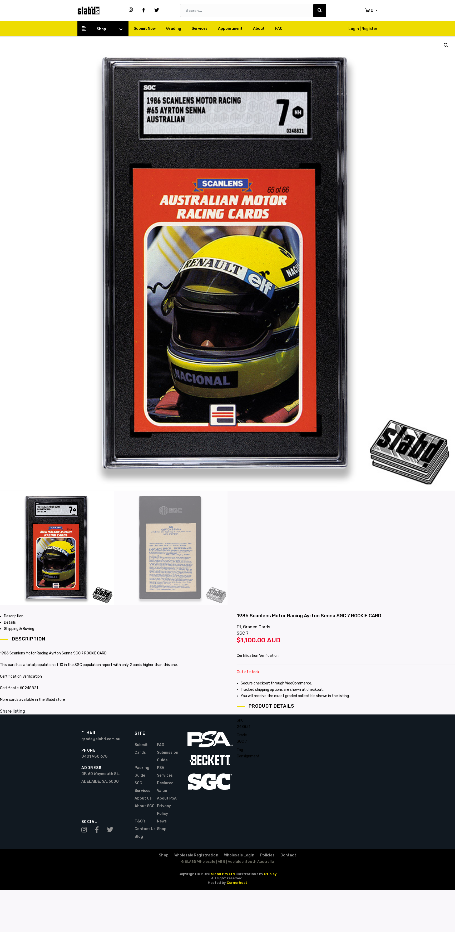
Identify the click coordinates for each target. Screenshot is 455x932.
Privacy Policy (164, 810)
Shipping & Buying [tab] (19, 629)
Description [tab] (13, 616)
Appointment (230, 28)
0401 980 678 (94, 756)
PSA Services (165, 772)
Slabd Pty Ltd (223, 874)
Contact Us (145, 829)
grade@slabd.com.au (100, 739)
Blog (139, 836)
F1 (239, 626)
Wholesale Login (239, 855)
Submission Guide (167, 756)
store (60, 699)
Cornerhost (237, 883)
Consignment (248, 756)
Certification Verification (258, 655)
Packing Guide (142, 772)
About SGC (145, 806)
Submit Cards (141, 749)
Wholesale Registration (196, 855)
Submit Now (145, 28)
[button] (371, 10)
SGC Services (142, 787)
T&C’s (140, 821)
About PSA (167, 798)
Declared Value (165, 787)
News (162, 821)
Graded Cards (256, 626)
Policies (267, 855)
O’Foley (270, 874)
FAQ (279, 28)
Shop (101, 29)
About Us (143, 798)
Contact (288, 855)
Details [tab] (10, 622)
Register (370, 29)
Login (354, 29)
